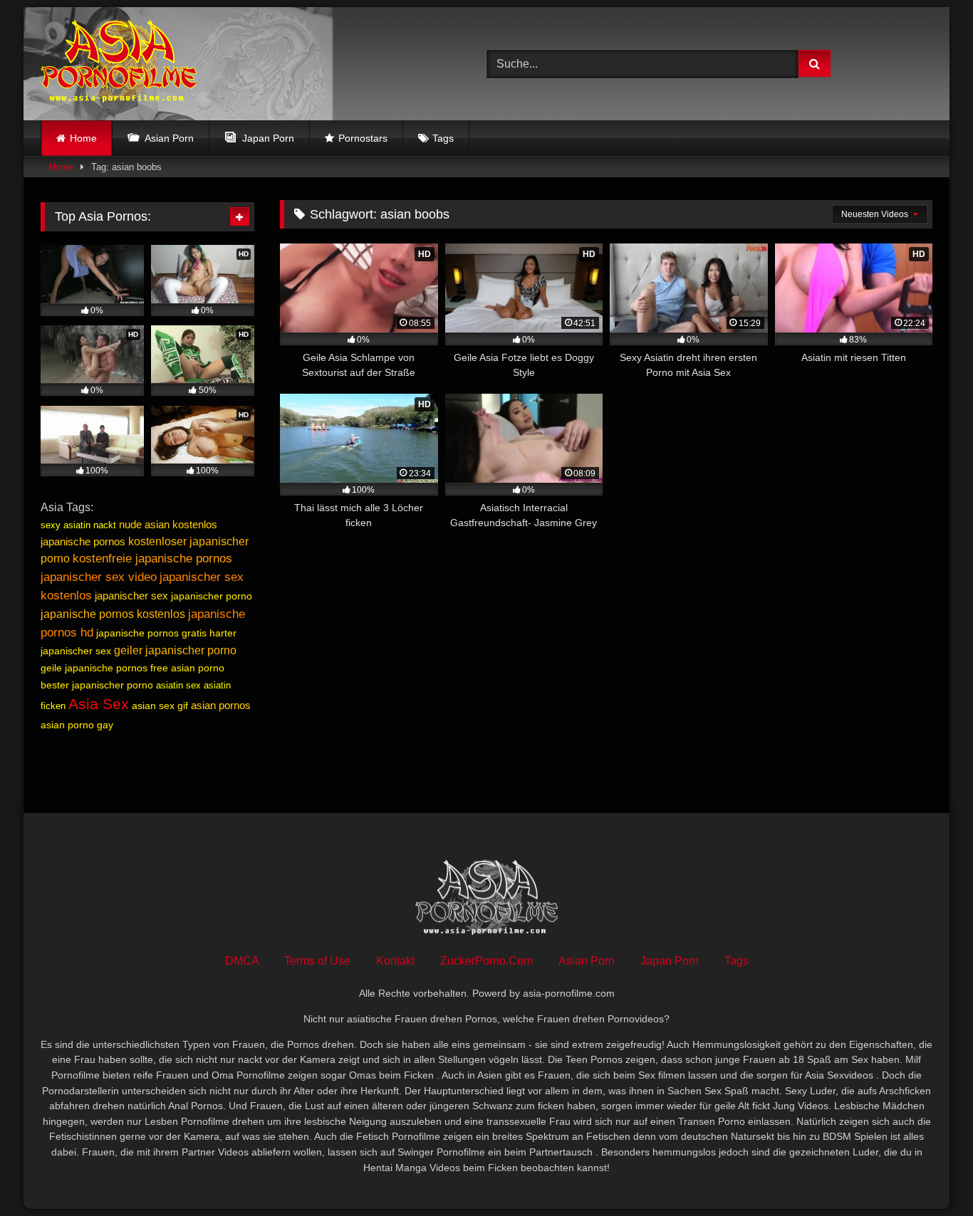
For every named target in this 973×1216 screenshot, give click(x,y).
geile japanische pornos (94, 667)
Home (83, 138)
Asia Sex (98, 704)
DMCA (242, 961)
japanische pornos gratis (151, 633)
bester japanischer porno (97, 685)
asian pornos (221, 705)
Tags (443, 138)
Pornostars (362, 138)
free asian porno (187, 667)
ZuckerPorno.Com (486, 961)
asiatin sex (178, 685)
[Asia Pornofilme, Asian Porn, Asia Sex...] (119, 64)
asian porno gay (77, 724)
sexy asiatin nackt (78, 525)
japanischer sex (131, 595)
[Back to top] (929, 1174)
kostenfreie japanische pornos (152, 558)
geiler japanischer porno (175, 650)
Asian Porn (586, 961)
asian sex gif (160, 705)
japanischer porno (211, 596)
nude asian (144, 524)
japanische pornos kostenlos (113, 614)
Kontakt (395, 961)
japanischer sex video (99, 577)
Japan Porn (669, 961)
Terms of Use (317, 961)
